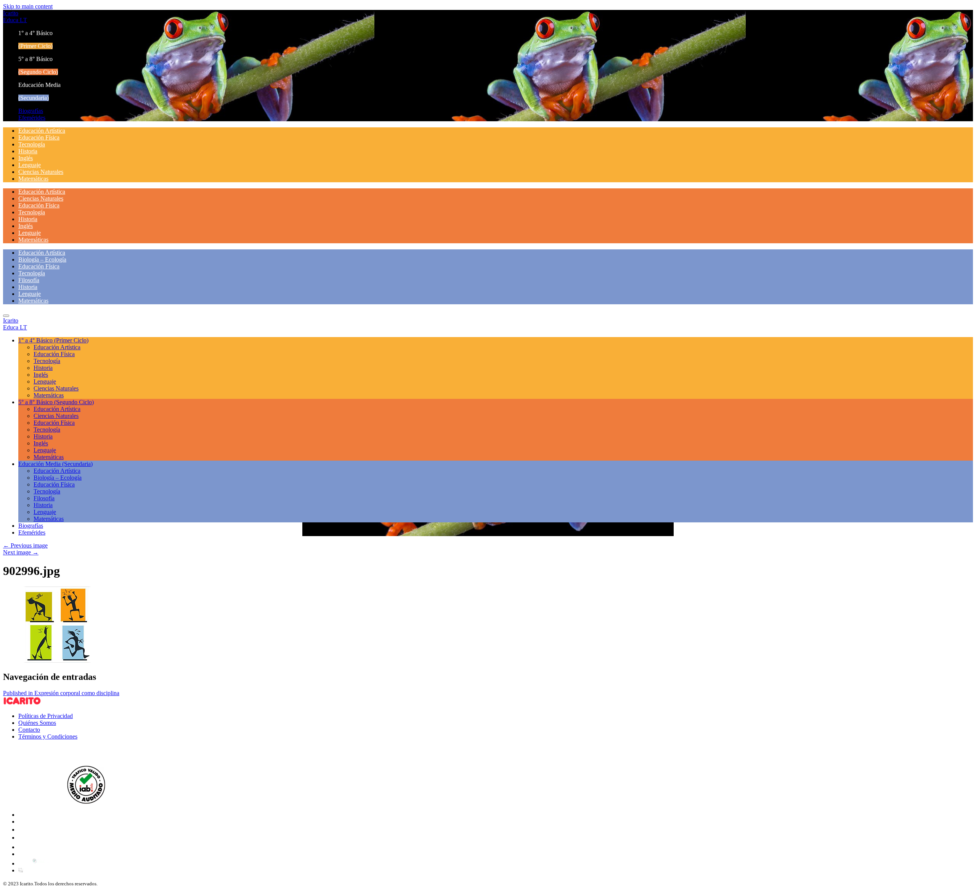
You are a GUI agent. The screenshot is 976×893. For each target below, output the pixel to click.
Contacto (29, 729)
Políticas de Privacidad (45, 716)
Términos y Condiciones (47, 736)
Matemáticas (33, 178)
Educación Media (55, 464)
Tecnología (31, 144)
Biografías (30, 111)
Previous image (25, 545)
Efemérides (31, 117)
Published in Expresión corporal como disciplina (61, 693)
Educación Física (38, 137)
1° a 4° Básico (53, 340)
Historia (27, 151)
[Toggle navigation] (6, 316)
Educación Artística (41, 130)
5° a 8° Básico (56, 402)
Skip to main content (28, 6)
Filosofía (28, 280)
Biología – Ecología (42, 259)
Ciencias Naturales (40, 172)
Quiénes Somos (37, 723)
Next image (21, 552)
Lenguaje (29, 165)
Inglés (25, 158)
